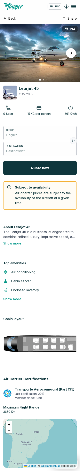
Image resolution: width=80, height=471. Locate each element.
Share (72, 18)
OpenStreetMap (51, 465)
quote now (40, 168)
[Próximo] (71, 53)
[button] (9, 424)
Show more (12, 243)
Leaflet (31, 465)
